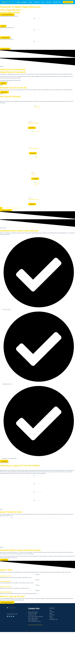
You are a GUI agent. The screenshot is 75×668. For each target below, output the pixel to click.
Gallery (50, 613)
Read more (32, 127)
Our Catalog (51, 611)
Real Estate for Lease (53, 619)
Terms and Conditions (32, 624)
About (50, 610)
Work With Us (52, 614)
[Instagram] (9, 616)
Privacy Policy (40, 624)
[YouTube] (13, 616)
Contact (50, 616)
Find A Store (51, 618)
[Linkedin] (11, 616)
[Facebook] (7, 616)
